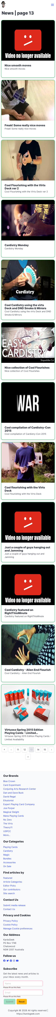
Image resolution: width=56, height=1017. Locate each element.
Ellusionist (8, 800)
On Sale (7, 866)
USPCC (7, 831)
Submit (9, 1001)
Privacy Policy (10, 920)
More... (6, 835)
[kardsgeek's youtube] (18, 960)
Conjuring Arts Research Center (19, 788)
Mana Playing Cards (13, 815)
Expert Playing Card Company (19, 804)
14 (38, 749)
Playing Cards (10, 847)
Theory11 (7, 827)
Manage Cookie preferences (17, 928)
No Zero (7, 819)
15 (45, 749)
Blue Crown (9, 781)
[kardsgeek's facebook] (5, 960)
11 (18, 749)
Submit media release (14, 905)
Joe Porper (9, 808)
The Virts (8, 823)
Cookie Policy (10, 924)
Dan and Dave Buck (13, 792)
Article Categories (12, 881)
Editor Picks (9, 885)
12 (25, 749)
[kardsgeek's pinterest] (11, 960)
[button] (52, 5)
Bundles (7, 858)
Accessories (9, 862)
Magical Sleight (11, 812)
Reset (22, 1001)
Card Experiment (12, 785)
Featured (7, 878)
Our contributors (11, 889)
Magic (6, 854)
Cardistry (8, 850)
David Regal (9, 796)
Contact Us (9, 909)
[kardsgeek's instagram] (14, 960)
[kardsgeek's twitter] (8, 960)
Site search (9, 893)
